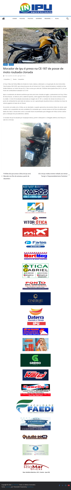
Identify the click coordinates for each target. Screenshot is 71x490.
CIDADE (14, 18)
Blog (57, 18)
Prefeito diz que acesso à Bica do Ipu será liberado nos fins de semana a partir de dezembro (17, 176)
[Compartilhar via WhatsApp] (20, 79)
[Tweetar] (14, 79)
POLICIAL (22, 18)
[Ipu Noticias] (3, 19)
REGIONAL (48, 18)
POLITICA (30, 18)
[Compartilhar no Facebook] (6, 79)
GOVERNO (39, 18)
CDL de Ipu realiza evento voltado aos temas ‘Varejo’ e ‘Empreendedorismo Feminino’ (53, 175)
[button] (52, 18)
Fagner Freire (22, 76)
